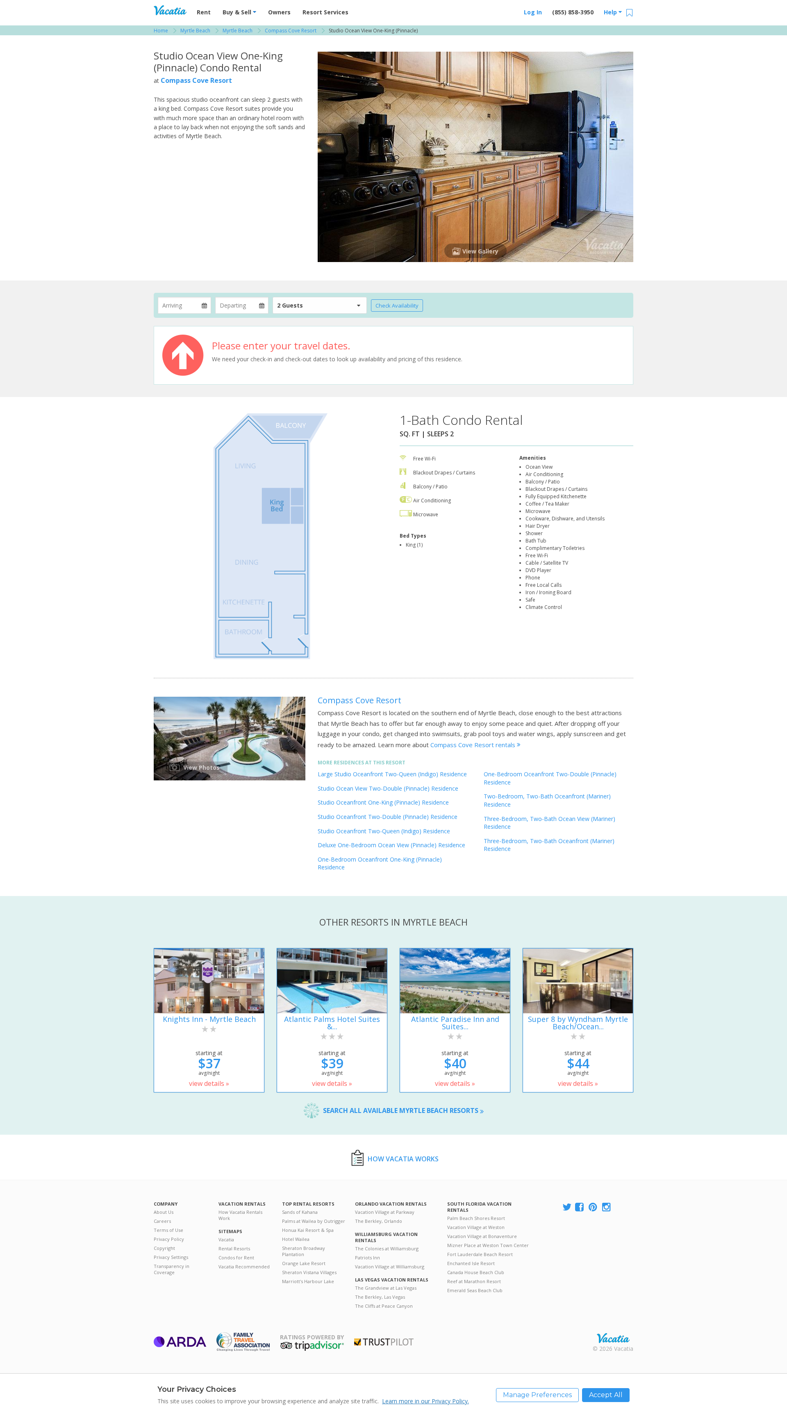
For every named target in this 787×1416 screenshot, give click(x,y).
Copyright (164, 1248)
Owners (279, 12)
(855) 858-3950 (573, 12)
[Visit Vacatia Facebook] (580, 1207)
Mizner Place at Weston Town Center (488, 1245)
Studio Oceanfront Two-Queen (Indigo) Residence (384, 831)
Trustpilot (384, 1341)
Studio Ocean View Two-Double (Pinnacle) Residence (388, 788)
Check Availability (397, 305)
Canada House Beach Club (475, 1272)
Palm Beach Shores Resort (476, 1218)
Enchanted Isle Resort (471, 1263)
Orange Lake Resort (303, 1263)
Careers (162, 1221)
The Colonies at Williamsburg (387, 1248)
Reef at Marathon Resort (474, 1281)
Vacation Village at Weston (476, 1227)
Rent (204, 12)
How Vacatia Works (403, 1158)
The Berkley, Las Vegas (380, 1297)
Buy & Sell (238, 12)
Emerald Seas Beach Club (475, 1290)
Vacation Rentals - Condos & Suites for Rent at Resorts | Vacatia (170, 10)
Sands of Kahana (300, 1212)
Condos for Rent (236, 1257)
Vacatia (226, 1239)
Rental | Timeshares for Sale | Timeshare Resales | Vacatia (613, 1338)
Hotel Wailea (295, 1239)
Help (611, 12)
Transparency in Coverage (171, 1269)
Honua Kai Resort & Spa (308, 1230)
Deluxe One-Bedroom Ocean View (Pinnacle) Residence (391, 845)
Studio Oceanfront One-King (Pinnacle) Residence (383, 802)
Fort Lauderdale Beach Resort (480, 1254)
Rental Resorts (234, 1248)
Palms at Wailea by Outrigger (313, 1221)
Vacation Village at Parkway (384, 1212)
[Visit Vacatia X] (566, 1207)
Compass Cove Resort (196, 80)
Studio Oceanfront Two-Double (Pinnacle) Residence (387, 817)
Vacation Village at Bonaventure (482, 1236)
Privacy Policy (169, 1239)
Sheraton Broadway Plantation (303, 1251)
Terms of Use (168, 1230)
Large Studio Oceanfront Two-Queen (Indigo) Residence (392, 774)
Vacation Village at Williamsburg (389, 1266)
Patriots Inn (367, 1257)
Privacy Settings (171, 1257)
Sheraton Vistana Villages (309, 1272)
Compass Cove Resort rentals (473, 745)
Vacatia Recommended (244, 1266)
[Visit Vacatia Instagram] (607, 1207)
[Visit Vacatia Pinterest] (593, 1207)
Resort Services (325, 12)
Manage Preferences (537, 1395)
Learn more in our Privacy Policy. (425, 1401)
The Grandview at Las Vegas (385, 1288)
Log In (533, 12)
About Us (163, 1212)
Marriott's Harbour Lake (308, 1281)
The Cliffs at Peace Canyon (384, 1306)
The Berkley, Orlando (378, 1221)
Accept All (606, 1395)
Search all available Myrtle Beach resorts (401, 1110)
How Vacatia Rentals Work (240, 1215)
